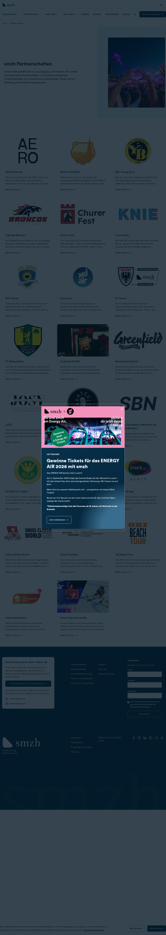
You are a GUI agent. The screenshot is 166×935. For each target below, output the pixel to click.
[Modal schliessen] (122, 409)
